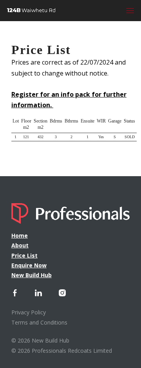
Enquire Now (29, 265)
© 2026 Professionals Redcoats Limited (61, 350)
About (20, 245)
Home (19, 235)
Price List (24, 255)
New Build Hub (31, 275)
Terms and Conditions (39, 322)
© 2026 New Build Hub (40, 340)
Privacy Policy (28, 312)
